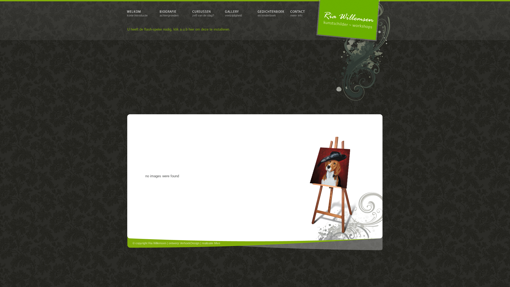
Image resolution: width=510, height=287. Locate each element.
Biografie (169, 13)
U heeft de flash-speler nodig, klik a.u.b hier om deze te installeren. (178, 29)
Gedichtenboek (269, 13)
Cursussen (203, 13)
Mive (217, 243)
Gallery (233, 13)
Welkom (137, 13)
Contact (297, 13)
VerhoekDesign (189, 243)
